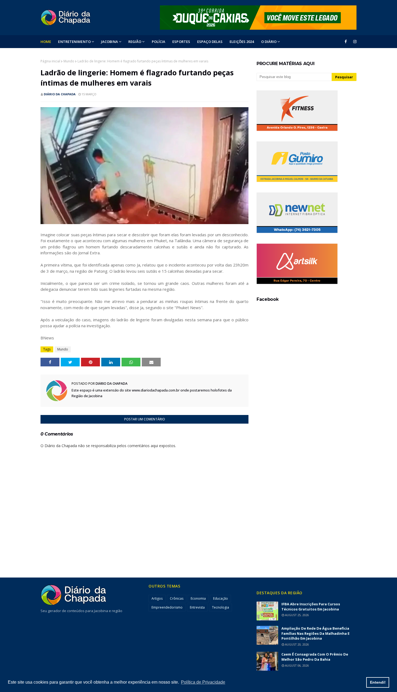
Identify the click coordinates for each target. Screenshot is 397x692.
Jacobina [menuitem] (109, 41)
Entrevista (197, 607)
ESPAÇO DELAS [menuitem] (210, 41)
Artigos (157, 598)
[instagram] (353, 41)
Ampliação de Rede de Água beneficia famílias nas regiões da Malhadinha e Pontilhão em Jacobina (315, 633)
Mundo (68, 61)
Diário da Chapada (60, 94)
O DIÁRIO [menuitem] (269, 41)
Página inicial (50, 61)
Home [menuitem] (46, 41)
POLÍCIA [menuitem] (159, 41)
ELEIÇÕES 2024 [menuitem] (242, 41)
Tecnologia (220, 607)
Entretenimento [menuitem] (74, 41)
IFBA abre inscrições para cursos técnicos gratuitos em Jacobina (310, 607)
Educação (220, 598)
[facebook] (346, 41)
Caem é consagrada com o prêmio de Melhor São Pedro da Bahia (314, 657)
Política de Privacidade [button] (203, 682)
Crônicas (176, 598)
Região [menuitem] (135, 41)
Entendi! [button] (378, 682)
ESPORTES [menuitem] (181, 41)
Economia (198, 598)
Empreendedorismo (167, 607)
